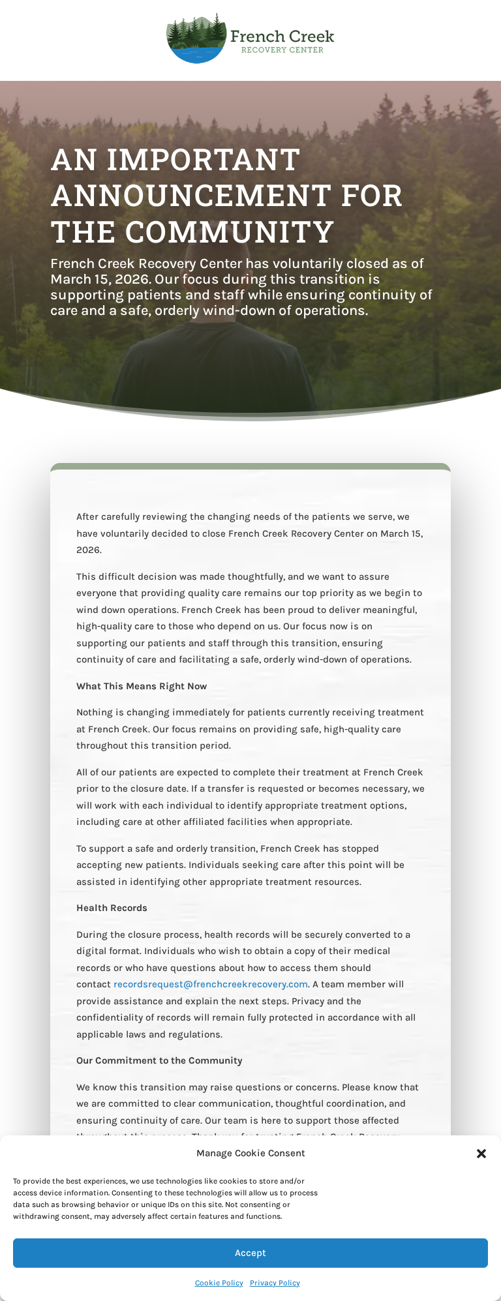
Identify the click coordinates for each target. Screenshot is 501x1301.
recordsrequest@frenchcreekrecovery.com (211, 984)
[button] (481, 1153)
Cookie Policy (219, 1282)
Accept (250, 1253)
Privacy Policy (275, 1282)
